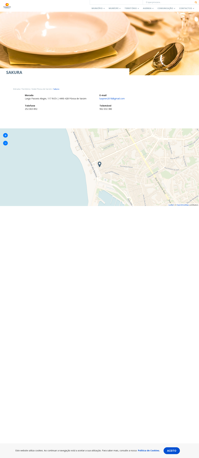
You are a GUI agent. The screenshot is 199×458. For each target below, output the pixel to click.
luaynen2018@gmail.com (112, 98)
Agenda (147, 8)
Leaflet (171, 205)
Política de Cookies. (149, 450)
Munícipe (113, 8)
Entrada (16, 89)
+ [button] (6, 135)
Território (131, 8)
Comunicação (165, 8)
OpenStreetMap (183, 205)
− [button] (6, 143)
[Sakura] (99, 165)
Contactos (185, 8)
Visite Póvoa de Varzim (42, 89)
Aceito (171, 450)
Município (97, 8)
